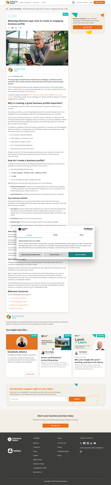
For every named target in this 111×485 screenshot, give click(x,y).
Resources (36, 2)
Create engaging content (19, 301)
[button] (21, 341)
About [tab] (81, 235)
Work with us (37, 472)
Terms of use (61, 443)
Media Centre (37, 460)
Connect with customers (18, 298)
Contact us (36, 447)
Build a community (17, 308)
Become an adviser (82, 2)
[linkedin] (16, 27)
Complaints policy (63, 451)
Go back (14, 16)
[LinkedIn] (91, 443)
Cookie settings (54, 254)
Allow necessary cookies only (31, 254)
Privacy (59, 447)
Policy (35, 451)
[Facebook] (84, 443)
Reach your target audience (19, 305)
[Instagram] (88, 443)
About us (36, 443)
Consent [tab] (29, 235)
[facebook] (12, 27)
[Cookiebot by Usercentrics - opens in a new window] (85, 229)
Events (43, 2)
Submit (77, 399)
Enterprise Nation (20, 69)
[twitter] (9, 27)
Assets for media (38, 464)
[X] (81, 443)
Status (59, 455)
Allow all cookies (80, 254)
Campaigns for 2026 (39, 468)
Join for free (99, 2)
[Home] (7, 9)
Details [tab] (55, 235)
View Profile (30, 374)
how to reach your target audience (38, 95)
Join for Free (87, 27)
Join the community (25, 2)
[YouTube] (95, 443)
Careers (35, 455)
